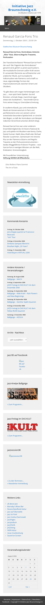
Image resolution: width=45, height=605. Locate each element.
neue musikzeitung (15, 533)
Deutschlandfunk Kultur (16, 509)
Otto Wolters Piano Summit (17, 164)
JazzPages (11, 519)
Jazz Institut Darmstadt (16, 517)
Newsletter (36, 599)
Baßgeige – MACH (14, 279)
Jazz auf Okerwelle (14, 512)
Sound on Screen (14, 535)
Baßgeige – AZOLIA (15, 317)
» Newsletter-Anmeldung (17, 483)
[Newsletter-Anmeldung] (22, 197)
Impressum (16, 599)
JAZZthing (11, 527)
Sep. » (28, 587)
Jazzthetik (11, 525)
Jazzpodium (12, 522)
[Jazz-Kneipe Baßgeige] (22, 399)
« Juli (10, 587)
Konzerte (7, 599)
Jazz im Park (12, 514)
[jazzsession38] (22, 466)
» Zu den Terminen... (15, 481)
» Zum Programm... (15, 404)
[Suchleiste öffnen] (42, 28)
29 (31, 579)
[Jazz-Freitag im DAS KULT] (22, 427)
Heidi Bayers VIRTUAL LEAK (18, 252)
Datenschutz (26, 599)
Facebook (5, 602)
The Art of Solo (11, 167)
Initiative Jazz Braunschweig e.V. (22, 8)
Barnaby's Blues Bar (15, 506)
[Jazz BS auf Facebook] (22, 365)
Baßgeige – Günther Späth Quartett (21, 302)
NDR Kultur (11, 530)
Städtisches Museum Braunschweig (17, 46)
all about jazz (12, 504)
